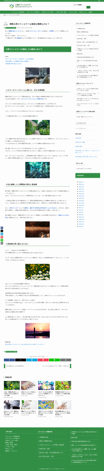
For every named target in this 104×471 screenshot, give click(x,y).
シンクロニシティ (81, 128)
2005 (81, 226)
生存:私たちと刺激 (80, 142)
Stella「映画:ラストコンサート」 (85, 116)
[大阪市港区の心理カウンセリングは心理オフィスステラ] (21, 6)
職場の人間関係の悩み (82, 32)
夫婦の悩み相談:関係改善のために (85, 57)
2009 (81, 217)
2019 (81, 198)
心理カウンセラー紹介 (11, 440)
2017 (81, 203)
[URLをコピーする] (65, 360)
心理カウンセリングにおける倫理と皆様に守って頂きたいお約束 (88, 89)
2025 (81, 184)
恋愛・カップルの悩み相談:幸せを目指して (87, 61)
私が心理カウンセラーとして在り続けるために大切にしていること (24, 344)
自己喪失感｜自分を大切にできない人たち (86, 156)
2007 (81, 221)
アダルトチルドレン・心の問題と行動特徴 (88, 35)
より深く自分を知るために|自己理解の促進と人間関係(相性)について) (87, 76)
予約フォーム (9, 449)
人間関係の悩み (81, 28)
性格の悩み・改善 (81, 38)
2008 (81, 219)
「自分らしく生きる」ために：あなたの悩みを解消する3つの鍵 (88, 71)
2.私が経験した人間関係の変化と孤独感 (16, 61)
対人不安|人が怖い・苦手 (83, 45)
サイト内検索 (78, 4)
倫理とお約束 (9, 442)
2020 (81, 196)
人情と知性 (78, 138)
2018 (81, 200)
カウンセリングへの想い (11, 27)
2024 (81, 186)
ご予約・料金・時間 (11, 444)
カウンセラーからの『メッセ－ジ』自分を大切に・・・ (88, 104)
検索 (88, 7)
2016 (81, 205)
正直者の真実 (78, 146)
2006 (81, 224)
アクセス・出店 (9, 446)
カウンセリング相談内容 (12, 436)
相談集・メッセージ (11, 451)
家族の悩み (80, 53)
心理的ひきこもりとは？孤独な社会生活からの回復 (88, 49)
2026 (81, 182)
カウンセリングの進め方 (12, 438)
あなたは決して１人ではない (84, 168)
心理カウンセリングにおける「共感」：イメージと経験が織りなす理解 (88, 94)
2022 (81, 191)
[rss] (99, 1)
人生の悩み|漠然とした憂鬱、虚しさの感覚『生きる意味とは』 (87, 66)
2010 (81, 214)
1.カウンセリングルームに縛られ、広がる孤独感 (19, 59)
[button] (9, 360)
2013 (81, 207)
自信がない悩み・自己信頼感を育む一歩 (87, 42)
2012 (81, 210)
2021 (81, 193)
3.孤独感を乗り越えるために (13, 63)
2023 (81, 189)
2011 (81, 212)
